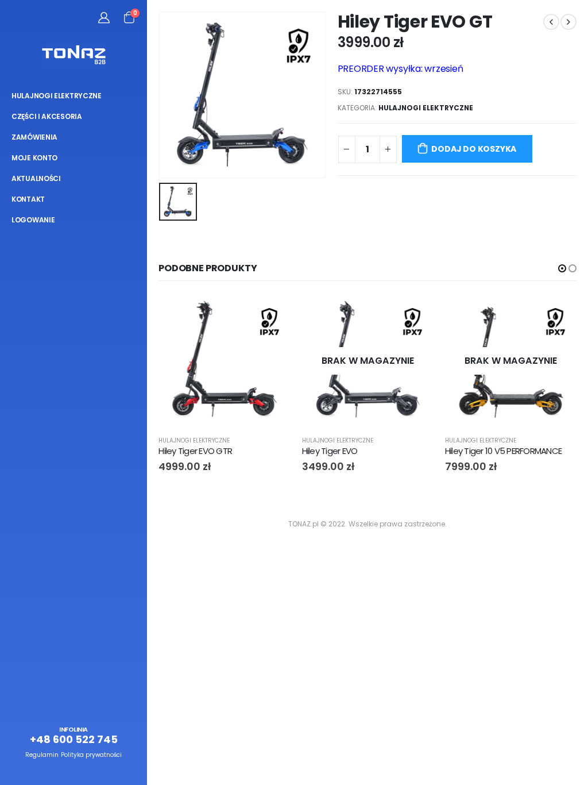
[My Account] (104, 17)
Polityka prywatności (91, 755)
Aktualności (36, 178)
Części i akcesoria (46, 116)
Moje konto (34, 158)
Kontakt (28, 199)
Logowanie (33, 220)
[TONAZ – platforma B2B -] (74, 55)
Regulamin (42, 755)
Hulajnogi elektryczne (56, 96)
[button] (562, 268)
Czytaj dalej (414, 313)
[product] (224, 360)
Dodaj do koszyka (473, 149)
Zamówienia (34, 137)
